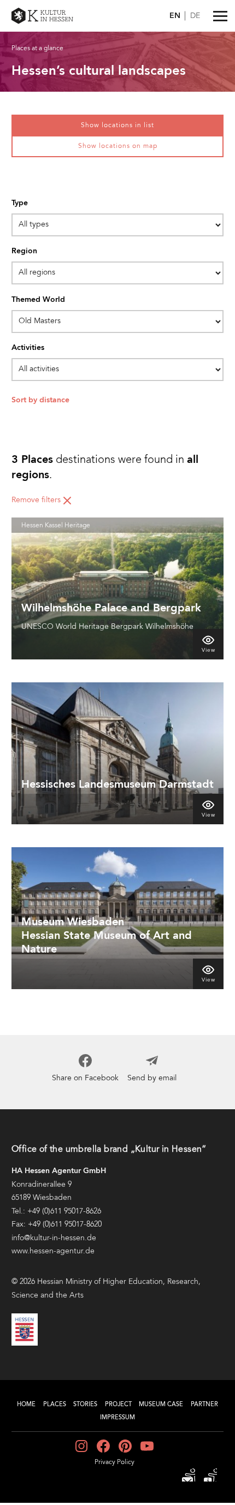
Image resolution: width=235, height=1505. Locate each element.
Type (19, 203)
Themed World (38, 300)
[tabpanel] (117, 602)
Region (24, 251)
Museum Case (161, 1405)
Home (26, 1405)
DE (195, 16)
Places (54, 1405)
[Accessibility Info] (210, 1475)
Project (118, 1405)
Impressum (117, 1418)
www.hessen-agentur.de (53, 1251)
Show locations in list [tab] (117, 125)
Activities (27, 348)
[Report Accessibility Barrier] (188, 1475)
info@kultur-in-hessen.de (53, 1238)
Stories (85, 1405)
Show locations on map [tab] (117, 146)
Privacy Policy (114, 1462)
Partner (204, 1405)
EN (174, 16)
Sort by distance (40, 400)
